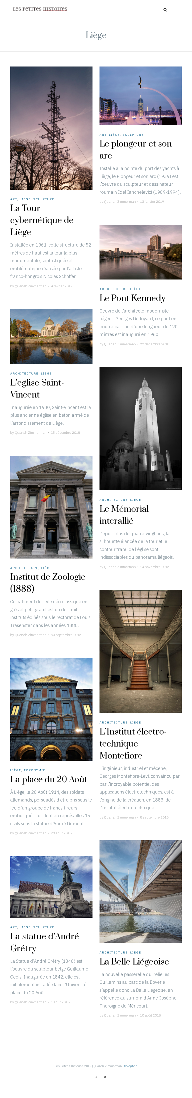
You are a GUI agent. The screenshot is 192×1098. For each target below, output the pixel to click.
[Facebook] (87, 1077)
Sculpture (43, 199)
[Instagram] (96, 1077)
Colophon (130, 1066)
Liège (25, 199)
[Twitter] (105, 1077)
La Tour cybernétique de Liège (42, 220)
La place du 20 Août (48, 779)
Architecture (114, 289)
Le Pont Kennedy (133, 298)
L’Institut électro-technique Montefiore (133, 744)
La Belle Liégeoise (134, 962)
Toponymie (35, 770)
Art (13, 199)
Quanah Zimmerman (30, 286)
